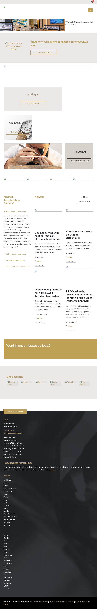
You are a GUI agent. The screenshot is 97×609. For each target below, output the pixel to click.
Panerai (6, 549)
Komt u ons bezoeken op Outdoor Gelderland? (79, 234)
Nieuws (39, 261)
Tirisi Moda (7, 580)
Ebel (5, 503)
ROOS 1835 (8, 563)
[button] (90, 10)
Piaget (6, 552)
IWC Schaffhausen (10, 517)
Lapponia (7, 522)
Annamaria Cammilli (10, 488)
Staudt (6, 569)
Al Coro (6, 483)
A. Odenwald (8, 480)
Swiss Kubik (8, 572)
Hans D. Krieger (9, 514)
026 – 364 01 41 (9, 430)
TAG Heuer (7, 575)
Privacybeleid (43, 601)
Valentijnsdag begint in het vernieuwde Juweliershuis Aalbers (48, 292)
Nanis (5, 541)
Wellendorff (7, 583)
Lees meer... (40, 265)
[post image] (48, 218)
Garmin (6, 511)
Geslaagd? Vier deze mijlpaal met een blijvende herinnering (47, 235)
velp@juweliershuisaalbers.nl (13, 433)
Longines (7, 525)
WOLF (6, 586)
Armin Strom (8, 491)
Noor (5, 546)
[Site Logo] (18, 10)
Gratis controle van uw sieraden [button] (18, 266)
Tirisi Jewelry (8, 578)
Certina (6, 497)
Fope (5, 508)
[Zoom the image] (14, 43)
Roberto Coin (8, 561)
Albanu (6, 486)
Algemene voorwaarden (56, 601)
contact (52, 470)
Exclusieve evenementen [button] (15, 260)
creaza (36, 601)
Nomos (6, 544)
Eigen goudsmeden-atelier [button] (16, 211)
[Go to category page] (12, 386)
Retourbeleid (70, 601)
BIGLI (6, 494)
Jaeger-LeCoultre (9, 519)
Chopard (6, 500)
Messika (6, 538)
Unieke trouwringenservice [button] (16, 254)
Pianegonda (8, 555)
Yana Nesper (8, 589)
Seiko (5, 566)
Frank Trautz (8, 505)
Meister (6, 535)
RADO (6, 558)
